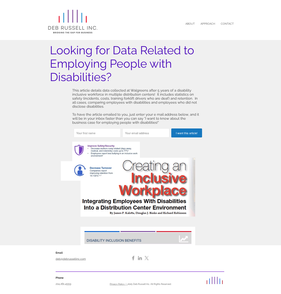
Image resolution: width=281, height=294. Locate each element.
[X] (146, 258)
